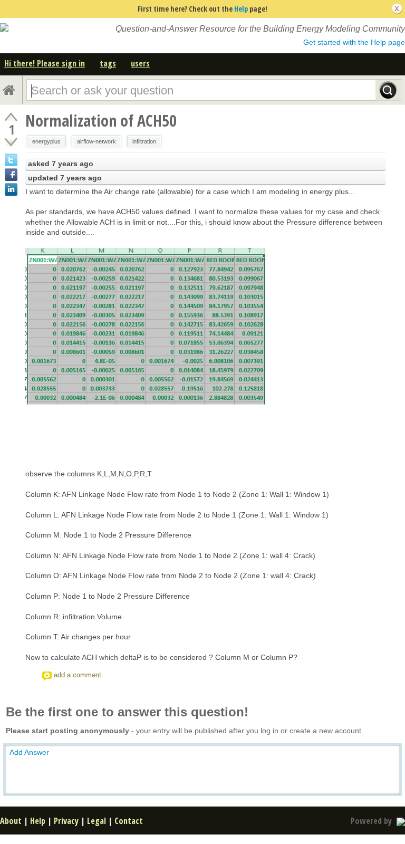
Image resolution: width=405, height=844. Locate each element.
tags (108, 63)
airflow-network (96, 141)
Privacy (66, 821)
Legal (96, 821)
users (140, 63)
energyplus (46, 141)
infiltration (144, 141)
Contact (128, 821)
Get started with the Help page (354, 42)
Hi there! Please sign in (44, 63)
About (11, 821)
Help (241, 9)
